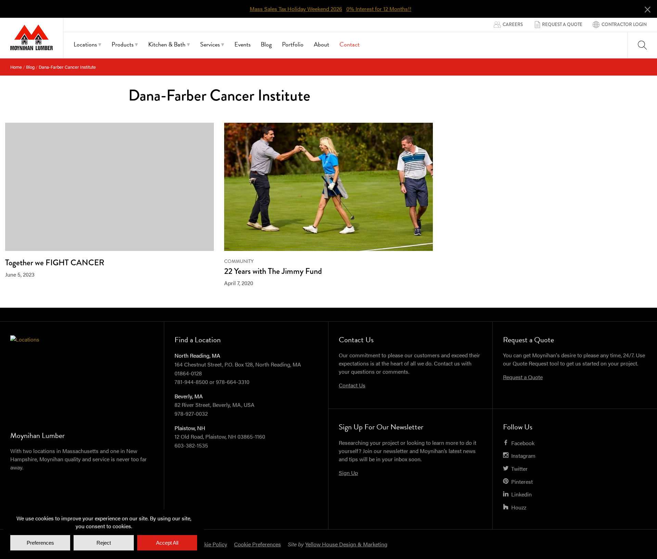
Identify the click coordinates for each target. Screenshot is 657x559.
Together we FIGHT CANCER (54, 262)
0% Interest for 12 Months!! (378, 9)
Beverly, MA (189, 396)
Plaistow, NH (190, 428)
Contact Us (352, 385)
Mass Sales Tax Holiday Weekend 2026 (296, 9)
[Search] (642, 45)
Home (16, 67)
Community (239, 261)
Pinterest (522, 481)
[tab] (87, 45)
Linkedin (521, 494)
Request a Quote (562, 24)
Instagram (523, 456)
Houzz (518, 507)
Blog (30, 67)
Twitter (519, 469)
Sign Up (348, 473)
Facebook (522, 443)
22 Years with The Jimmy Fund (273, 271)
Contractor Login (624, 24)
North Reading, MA (197, 355)
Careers (513, 24)
